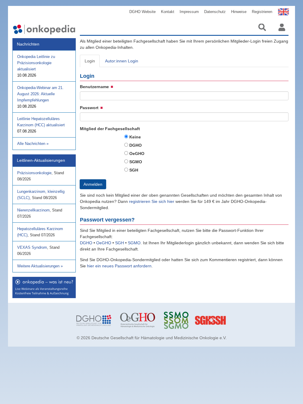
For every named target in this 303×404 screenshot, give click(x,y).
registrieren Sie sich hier (152, 201)
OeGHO (136, 153)
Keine (135, 137)
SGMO (135, 161)
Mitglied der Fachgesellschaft (110, 128)
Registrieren (262, 11)
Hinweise (238, 11)
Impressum (189, 11)
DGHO (135, 145)
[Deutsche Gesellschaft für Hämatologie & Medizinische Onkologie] (93, 320)
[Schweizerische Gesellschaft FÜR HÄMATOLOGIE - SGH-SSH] (225, 320)
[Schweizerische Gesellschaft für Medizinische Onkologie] (181, 320)
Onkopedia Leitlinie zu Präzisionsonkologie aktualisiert (36, 62)
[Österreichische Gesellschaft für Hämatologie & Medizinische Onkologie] (137, 320)
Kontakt (167, 11)
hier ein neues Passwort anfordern (119, 266)
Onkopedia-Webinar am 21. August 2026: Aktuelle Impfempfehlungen (40, 93)
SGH (133, 170)
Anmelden (92, 184)
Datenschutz (215, 11)
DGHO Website (142, 11)
